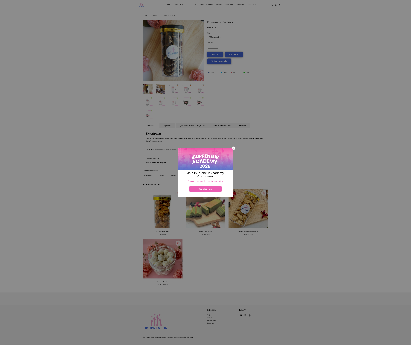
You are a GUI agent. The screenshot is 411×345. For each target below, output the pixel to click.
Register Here (205, 189)
